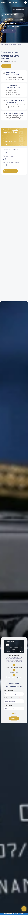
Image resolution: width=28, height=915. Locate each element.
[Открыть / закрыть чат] (23, 908)
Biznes (11, 44)
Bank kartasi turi (9, 690)
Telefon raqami (8, 705)
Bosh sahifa (4, 44)
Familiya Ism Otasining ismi (12, 698)
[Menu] (25, 2)
